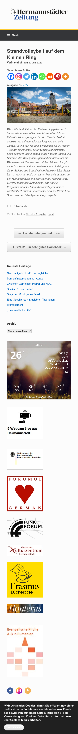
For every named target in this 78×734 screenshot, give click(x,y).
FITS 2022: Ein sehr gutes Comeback (39, 247)
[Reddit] (49, 76)
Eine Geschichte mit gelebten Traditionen (31, 299)
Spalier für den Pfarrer (19, 289)
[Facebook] (10, 76)
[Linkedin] (34, 76)
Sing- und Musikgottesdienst (23, 294)
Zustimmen (14, 727)
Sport (51, 214)
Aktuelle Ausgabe (36, 214)
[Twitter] (26, 76)
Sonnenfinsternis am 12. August (25, 278)
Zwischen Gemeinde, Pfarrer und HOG (29, 283)
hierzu (25, 720)
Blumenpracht (15, 305)
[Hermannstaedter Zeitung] (39, 14)
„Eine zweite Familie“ (19, 310)
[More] (65, 76)
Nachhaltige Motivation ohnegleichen (28, 273)
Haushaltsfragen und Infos (39, 233)
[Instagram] (18, 76)
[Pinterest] (57, 76)
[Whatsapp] (42, 76)
